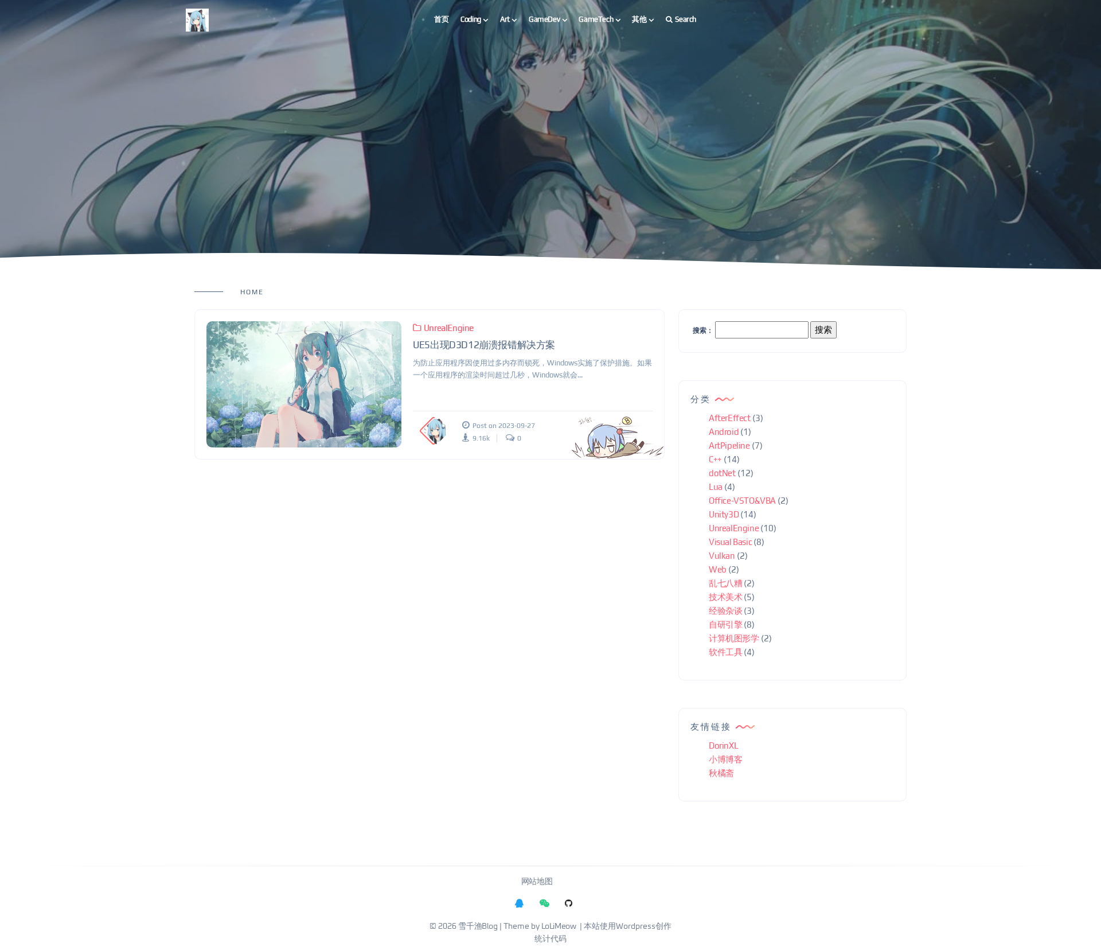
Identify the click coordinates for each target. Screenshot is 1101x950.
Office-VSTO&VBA (742, 500)
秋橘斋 (721, 773)
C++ (715, 459)
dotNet (722, 473)
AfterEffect (730, 418)
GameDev (544, 19)
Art (505, 19)
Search (685, 19)
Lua (716, 487)
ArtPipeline (729, 445)
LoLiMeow (558, 926)
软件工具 (725, 652)
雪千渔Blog (477, 926)
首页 (441, 19)
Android (724, 432)
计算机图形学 (734, 638)
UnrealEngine (449, 328)
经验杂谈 (725, 611)
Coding (470, 19)
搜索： (703, 330)
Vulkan (722, 555)
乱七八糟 (725, 583)
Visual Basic (730, 542)
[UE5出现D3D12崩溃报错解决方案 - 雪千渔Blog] (303, 384)
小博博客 (725, 759)
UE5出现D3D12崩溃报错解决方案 (484, 345)
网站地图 (536, 882)
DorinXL (723, 745)
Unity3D (724, 514)
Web (718, 569)
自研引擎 (725, 624)
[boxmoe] (197, 20)
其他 (639, 19)
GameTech (596, 19)
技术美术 (725, 597)
